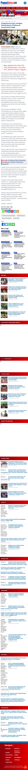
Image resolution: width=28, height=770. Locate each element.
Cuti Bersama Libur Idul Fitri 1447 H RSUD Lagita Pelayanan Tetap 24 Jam (17, 485)
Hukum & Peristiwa (20, 7)
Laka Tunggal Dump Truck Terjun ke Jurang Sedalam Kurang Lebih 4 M (15, 305)
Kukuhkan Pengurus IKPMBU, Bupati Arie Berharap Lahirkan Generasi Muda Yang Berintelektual (16, 730)
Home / (2, 18)
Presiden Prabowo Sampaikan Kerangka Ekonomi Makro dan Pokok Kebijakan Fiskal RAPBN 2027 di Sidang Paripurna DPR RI (13, 700)
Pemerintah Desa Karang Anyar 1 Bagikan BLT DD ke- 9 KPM (17, 411)
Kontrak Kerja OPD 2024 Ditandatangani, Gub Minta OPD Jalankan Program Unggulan (15, 67)
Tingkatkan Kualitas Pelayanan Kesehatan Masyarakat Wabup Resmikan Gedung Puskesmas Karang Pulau (13, 578)
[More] (17, 211)
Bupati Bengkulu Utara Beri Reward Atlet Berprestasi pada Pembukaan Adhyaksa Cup (17, 493)
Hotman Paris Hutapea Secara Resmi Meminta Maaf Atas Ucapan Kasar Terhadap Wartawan (13, 688)
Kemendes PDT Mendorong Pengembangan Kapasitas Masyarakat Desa (13, 694)
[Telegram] (15, 211)
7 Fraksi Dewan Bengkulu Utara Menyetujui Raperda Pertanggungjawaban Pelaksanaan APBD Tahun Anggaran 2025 (17, 637)
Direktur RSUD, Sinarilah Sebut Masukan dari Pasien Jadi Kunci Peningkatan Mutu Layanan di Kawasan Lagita (14, 471)
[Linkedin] (9, 211)
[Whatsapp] (3, 211)
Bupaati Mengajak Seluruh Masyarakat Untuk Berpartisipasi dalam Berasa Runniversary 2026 (17, 463)
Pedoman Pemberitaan (11, 767)
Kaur (5, 18)
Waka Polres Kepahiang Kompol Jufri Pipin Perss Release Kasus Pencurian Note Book (17, 288)
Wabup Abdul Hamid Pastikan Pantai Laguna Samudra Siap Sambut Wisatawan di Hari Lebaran (13, 540)
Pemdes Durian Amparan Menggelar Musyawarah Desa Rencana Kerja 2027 (16, 387)
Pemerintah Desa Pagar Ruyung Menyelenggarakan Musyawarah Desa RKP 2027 (17, 378)
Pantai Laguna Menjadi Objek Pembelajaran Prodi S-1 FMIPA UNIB (13, 520)
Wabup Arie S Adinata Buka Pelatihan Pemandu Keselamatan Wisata (16, 547)
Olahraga (17, 759)
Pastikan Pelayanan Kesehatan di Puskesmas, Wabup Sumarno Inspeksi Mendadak (13, 584)
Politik (16, 755)
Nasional (8, 7)
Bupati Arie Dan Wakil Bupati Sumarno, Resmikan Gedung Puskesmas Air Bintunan (13, 573)
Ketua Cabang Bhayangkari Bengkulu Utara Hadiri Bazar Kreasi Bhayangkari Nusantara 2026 (16, 665)
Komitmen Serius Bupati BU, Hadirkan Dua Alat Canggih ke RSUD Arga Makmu (13, 568)
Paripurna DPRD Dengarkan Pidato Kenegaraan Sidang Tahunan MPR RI (16, 595)
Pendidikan (17, 757)
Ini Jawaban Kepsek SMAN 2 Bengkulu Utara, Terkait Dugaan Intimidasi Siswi (13, 736)
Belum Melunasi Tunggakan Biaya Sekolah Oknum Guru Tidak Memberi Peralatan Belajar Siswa (14, 712)
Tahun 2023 (16, 218)
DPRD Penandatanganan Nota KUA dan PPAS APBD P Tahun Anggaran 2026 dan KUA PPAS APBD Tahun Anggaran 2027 (14, 614)
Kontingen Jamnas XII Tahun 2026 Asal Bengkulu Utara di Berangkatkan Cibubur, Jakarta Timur (13, 718)
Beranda (3, 7)
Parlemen (8, 757)
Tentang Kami (17, 767)
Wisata (7, 759)
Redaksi (5, 767)
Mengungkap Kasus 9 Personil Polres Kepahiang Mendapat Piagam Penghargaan (16, 313)
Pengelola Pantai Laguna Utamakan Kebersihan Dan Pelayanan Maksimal (16, 526)
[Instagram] (6, 211)
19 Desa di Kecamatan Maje (8, 215)
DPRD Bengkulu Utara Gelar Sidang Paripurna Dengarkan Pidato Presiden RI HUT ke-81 (13, 607)
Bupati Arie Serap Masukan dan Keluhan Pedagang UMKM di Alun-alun (17, 507)
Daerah (13, 7)
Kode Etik (22, 767)
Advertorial (9, 762)
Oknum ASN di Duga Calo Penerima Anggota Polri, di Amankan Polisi (16, 296)
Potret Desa (9, 18)
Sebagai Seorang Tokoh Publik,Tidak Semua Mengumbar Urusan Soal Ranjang (13, 658)
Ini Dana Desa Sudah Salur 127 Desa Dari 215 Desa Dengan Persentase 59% (13, 478)
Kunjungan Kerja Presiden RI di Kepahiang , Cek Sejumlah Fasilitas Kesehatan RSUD (17, 280)
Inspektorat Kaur (21, 215)
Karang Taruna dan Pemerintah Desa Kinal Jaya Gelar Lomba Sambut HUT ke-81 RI (17, 395)
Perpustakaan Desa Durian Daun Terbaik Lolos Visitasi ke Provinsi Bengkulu (17, 403)
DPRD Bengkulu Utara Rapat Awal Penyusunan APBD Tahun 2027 (17, 621)
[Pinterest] (12, 211)
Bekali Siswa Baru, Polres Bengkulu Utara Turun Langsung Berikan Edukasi (14, 724)
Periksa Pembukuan (6, 218)
